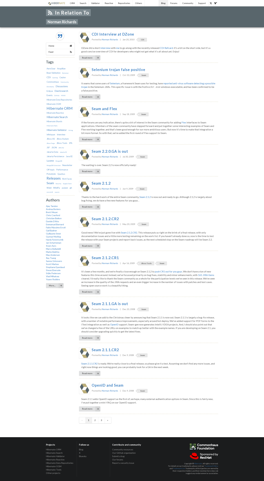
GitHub (56, 95)
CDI (49, 77)
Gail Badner (51, 230)
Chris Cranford (53, 215)
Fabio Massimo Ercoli (56, 227)
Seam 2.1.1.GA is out (110, 304)
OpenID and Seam (107, 385)
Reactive (109, 3)
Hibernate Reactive (55, 113)
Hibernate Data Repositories (59, 99)
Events (50, 95)
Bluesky (82, 456)
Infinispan (51, 134)
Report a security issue (123, 463)
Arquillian (61, 68)
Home (51, 45)
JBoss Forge (51, 143)
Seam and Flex (104, 109)
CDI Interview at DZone (113, 34)
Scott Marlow (52, 264)
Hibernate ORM (60, 108)
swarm (57, 192)
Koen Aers (51, 245)
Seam (50, 183)
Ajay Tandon (52, 206)
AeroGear (51, 68)
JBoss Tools (62, 143)
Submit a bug (118, 456)
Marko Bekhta (52, 252)
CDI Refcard (166, 47)
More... (52, 285)
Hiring (70, 130)
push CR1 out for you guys (168, 271)
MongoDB (58, 161)
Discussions (62, 86)
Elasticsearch (61, 90)
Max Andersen (53, 255)
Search (83, 3)
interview (105, 47)
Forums (173, 3)
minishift (50, 192)
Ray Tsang (51, 258)
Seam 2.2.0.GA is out (110, 151)
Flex (184, 122)
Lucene (50, 160)
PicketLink (51, 174)
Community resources (122, 449)
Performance (62, 169)
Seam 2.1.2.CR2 (105, 219)
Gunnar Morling (53, 236)
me (117, 47)
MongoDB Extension (54, 165)
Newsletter (67, 165)
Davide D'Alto (52, 221)
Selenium (115, 83)
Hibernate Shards (54, 121)
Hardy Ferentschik (54, 239)
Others (138, 3)
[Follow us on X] (210, 3)
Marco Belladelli (53, 249)
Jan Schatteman (53, 242)
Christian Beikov (54, 218)
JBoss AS (51, 139)
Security (58, 183)
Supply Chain (67, 183)
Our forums (117, 459)
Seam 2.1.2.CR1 (105, 258)
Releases (54, 178)
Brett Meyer (52, 212)
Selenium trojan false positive (118, 69)
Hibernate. (198, 464)
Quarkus (61, 174)
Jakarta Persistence (55, 156)
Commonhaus (53, 82)
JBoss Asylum (63, 139)
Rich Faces (67, 179)
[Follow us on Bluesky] (215, 3)
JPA (70, 143)
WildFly (56, 188)
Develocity (50, 86)
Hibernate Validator (57, 130)
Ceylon (62, 77)
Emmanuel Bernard (55, 224)
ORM (72, 3)
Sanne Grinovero (54, 261)
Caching (55, 77)
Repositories (124, 3)
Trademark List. (179, 468)
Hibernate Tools (52, 126)
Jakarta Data (52, 152)
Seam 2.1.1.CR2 (105, 350)
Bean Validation (54, 73)
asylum (65, 188)
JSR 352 (61, 148)
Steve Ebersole (53, 270)
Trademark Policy (211, 466)
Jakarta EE (63, 152)
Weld (49, 188)
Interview (61, 134)
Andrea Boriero (53, 209)
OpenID (114, 324)
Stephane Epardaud (55, 267)
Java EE (69, 156)
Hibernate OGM (54, 104)
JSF (48, 147)
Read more (87, 57)
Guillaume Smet (53, 233)
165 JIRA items (206, 274)
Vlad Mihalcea (52, 276)
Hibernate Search (57, 117)
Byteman (65, 73)
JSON (54, 147)
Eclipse (50, 91)
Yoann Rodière (53, 279)
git (71, 188)
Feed (51, 52)
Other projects (53, 473)
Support (202, 3)
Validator (95, 3)
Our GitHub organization (124, 453)
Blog (163, 3)
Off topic (51, 169)
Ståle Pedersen (53, 273)
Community (187, 3)
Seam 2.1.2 (101, 183)
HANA (63, 95)
